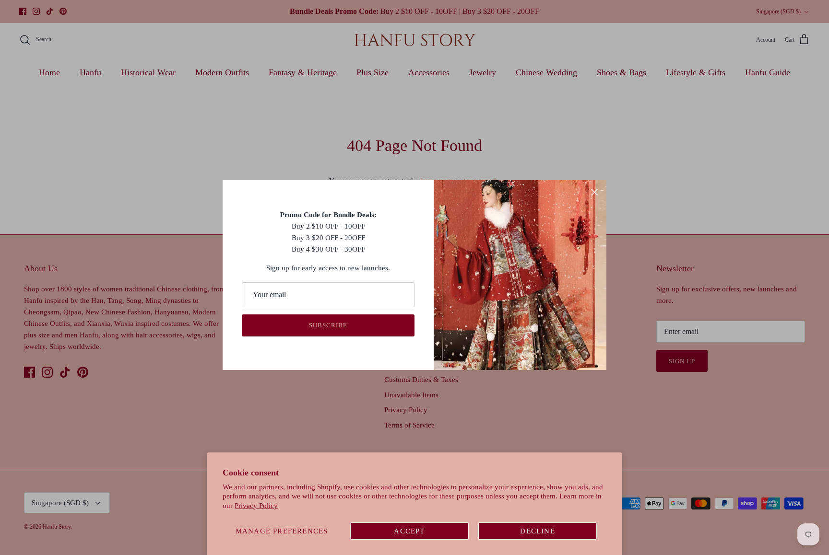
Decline (537, 531)
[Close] (594, 192)
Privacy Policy (256, 505)
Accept (409, 531)
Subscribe (328, 325)
